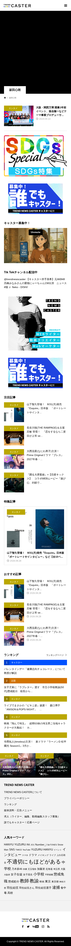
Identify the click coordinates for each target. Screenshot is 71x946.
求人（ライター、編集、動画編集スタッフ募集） (32, 816)
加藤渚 (41, 868)
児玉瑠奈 (32, 869)
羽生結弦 (12, 887)
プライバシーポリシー (16, 798)
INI (28, 844)
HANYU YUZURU (15, 844)
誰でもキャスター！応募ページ (22, 822)
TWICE (18, 850)
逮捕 (56, 887)
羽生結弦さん (26, 887)
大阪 (63, 869)
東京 (48, 881)
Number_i (40, 844)
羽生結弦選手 (43, 887)
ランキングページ (55, 655)
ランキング (10, 804)
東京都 (55, 881)
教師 (24, 880)
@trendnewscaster (15, 279)
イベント (58, 850)
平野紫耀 (49, 875)
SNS (12, 849)
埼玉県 (56, 869)
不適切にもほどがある (34, 862)
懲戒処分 (13, 881)
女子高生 (28, 874)
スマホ (25, 855)
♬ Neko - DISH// (18, 287)
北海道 (49, 869)
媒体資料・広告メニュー (18, 810)
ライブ (52, 855)
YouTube (26, 850)
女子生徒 (16, 874)
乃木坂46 (17, 868)
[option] (18, 765)
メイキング (43, 855)
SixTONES (52, 845)
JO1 (32, 845)
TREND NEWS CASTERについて (23, 792)
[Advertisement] (35, 49)
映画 (42, 881)
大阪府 (7, 875)
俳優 (25, 869)
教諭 (34, 880)
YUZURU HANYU (42, 849)
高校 (10, 892)
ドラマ (33, 855)
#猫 (6, 287)
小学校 (38, 874)
